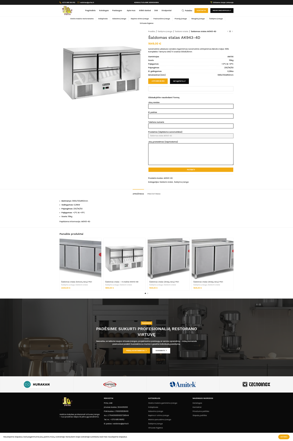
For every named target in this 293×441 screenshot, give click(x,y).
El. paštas (152, 112)
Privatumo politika (201, 411)
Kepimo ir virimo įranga (158, 415)
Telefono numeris (156, 122)
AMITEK (230, 56)
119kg (231, 60)
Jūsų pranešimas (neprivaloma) (163, 142)
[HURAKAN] (36, 384)
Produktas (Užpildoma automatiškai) (165, 132)
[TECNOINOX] (256, 384)
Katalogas (197, 403)
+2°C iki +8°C (227, 64)
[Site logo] (67, 10)
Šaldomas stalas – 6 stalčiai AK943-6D (121, 282)
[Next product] (232, 31)
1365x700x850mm (225, 75)
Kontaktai (201, 10)
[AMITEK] (183, 384)
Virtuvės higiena (155, 428)
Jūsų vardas (154, 102)
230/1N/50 (228, 67)
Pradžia (151, 31)
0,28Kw (230, 71)
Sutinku (284, 437)
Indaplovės (153, 407)
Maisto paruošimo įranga (159, 419)
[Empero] (109, 384)
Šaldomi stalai (181, 31)
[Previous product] (228, 31)
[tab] (138, 192)
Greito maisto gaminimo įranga (162, 403)
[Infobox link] (67, 2)
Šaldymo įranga (165, 31)
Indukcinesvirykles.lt (222, 10)
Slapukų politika (200, 415)
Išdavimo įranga (155, 411)
